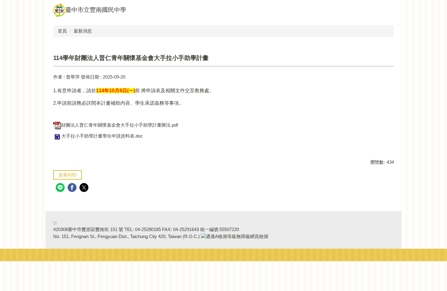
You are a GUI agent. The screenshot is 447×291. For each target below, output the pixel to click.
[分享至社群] (61, 188)
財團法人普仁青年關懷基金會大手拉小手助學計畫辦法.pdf (119, 125)
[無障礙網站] (234, 236)
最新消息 (83, 30)
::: (55, 222)
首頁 (62, 30)
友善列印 (67, 174)
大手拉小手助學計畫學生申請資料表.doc (102, 135)
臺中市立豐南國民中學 (95, 9)
